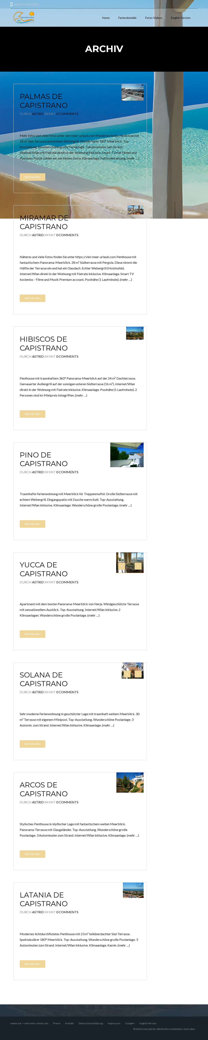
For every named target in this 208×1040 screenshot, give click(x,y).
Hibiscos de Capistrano (44, 343)
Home (106, 17)
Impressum (114, 1023)
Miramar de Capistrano (44, 222)
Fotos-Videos (153, 17)
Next (138, 566)
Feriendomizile (127, 17)
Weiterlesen (32, 177)
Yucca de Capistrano (44, 569)
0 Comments (67, 114)
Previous (121, 566)
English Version (181, 17)
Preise (56, 1023)
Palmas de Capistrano (44, 101)
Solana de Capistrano (44, 679)
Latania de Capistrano (44, 899)
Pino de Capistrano (44, 459)
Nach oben (189, 1028)
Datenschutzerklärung (91, 1023)
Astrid (38, 114)
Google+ (130, 1023)
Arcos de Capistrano (44, 789)
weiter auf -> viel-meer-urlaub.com (29, 1023)
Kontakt (69, 1023)
